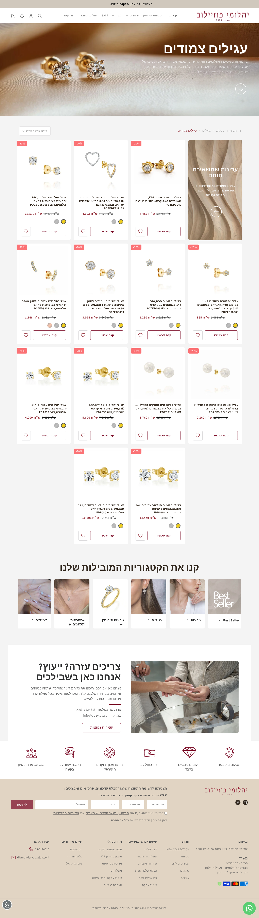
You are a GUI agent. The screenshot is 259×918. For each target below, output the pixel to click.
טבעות (196, 620)
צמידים (41, 620)
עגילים (206, 131)
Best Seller (231, 620)
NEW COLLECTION (178, 849)
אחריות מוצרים (147, 863)
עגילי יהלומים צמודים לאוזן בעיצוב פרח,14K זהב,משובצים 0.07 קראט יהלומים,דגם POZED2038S (218, 306)
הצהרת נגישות (113, 885)
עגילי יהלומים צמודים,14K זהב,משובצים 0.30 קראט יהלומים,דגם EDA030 (49, 408)
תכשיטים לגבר (180, 863)
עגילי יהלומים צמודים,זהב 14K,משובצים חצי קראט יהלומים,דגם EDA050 (106, 408)
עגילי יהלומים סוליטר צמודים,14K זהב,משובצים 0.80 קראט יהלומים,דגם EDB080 (101, 508)
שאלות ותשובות (147, 856)
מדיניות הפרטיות (66, 813)
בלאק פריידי (75, 856)
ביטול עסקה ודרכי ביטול (107, 878)
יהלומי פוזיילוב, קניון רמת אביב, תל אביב (222, 849)
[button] (171, 16)
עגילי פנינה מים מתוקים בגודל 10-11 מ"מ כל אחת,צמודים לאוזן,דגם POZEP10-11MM (158, 408)
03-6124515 (42, 849)
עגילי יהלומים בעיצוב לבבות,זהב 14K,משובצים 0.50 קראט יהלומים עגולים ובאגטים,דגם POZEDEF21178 (101, 203)
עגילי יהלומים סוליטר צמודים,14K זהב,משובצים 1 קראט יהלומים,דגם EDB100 (158, 508)
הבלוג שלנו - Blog (146, 870)
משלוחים (116, 870)
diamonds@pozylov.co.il (33, 857)
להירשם (22, 804)
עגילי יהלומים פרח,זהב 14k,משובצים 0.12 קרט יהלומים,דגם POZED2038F (163, 304)
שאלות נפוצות (101, 728)
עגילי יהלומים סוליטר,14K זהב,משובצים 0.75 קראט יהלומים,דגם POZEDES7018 (48, 201)
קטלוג (220, 131)
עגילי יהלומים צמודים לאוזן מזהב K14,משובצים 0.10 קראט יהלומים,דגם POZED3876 (44, 304)
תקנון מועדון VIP (111, 856)
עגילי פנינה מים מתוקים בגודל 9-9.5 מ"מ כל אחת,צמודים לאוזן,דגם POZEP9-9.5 (216, 408)
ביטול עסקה (149, 885)
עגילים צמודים (187, 131)
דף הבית (235, 131)
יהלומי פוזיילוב (129, 908)
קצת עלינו (150, 849)
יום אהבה (76, 849)
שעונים (184, 870)
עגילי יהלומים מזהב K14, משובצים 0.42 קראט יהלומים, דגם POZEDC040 (158, 201)
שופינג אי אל (74, 863)
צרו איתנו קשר (148, 878)
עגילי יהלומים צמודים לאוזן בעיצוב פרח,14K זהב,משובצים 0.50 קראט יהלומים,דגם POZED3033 (103, 306)
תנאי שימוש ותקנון (110, 849)
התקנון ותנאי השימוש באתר (107, 813)
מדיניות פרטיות (112, 863)
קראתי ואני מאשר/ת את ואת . (108, 813)
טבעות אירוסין (113, 620)
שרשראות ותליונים (78, 622)
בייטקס (97, 908)
